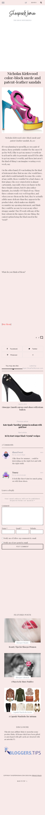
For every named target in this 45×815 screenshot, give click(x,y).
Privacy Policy (37, 775)
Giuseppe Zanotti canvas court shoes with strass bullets (22, 408)
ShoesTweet (17, 452)
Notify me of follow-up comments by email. (20, 538)
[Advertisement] (22, 44)
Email (19, 528)
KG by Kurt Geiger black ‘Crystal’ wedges (22, 434)
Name (4, 528)
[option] (22, 392)
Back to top (21, 781)
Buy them (6, 324)
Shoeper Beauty (23, 643)
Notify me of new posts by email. (16, 543)
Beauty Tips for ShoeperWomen (22, 647)
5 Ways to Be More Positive (22, 681)
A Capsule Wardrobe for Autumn (22, 716)
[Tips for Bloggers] (22, 758)
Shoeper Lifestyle (22, 677)
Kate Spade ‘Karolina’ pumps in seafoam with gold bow (22, 424)
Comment (5, 506)
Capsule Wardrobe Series (22, 712)
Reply (41, 452)
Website (33, 528)
